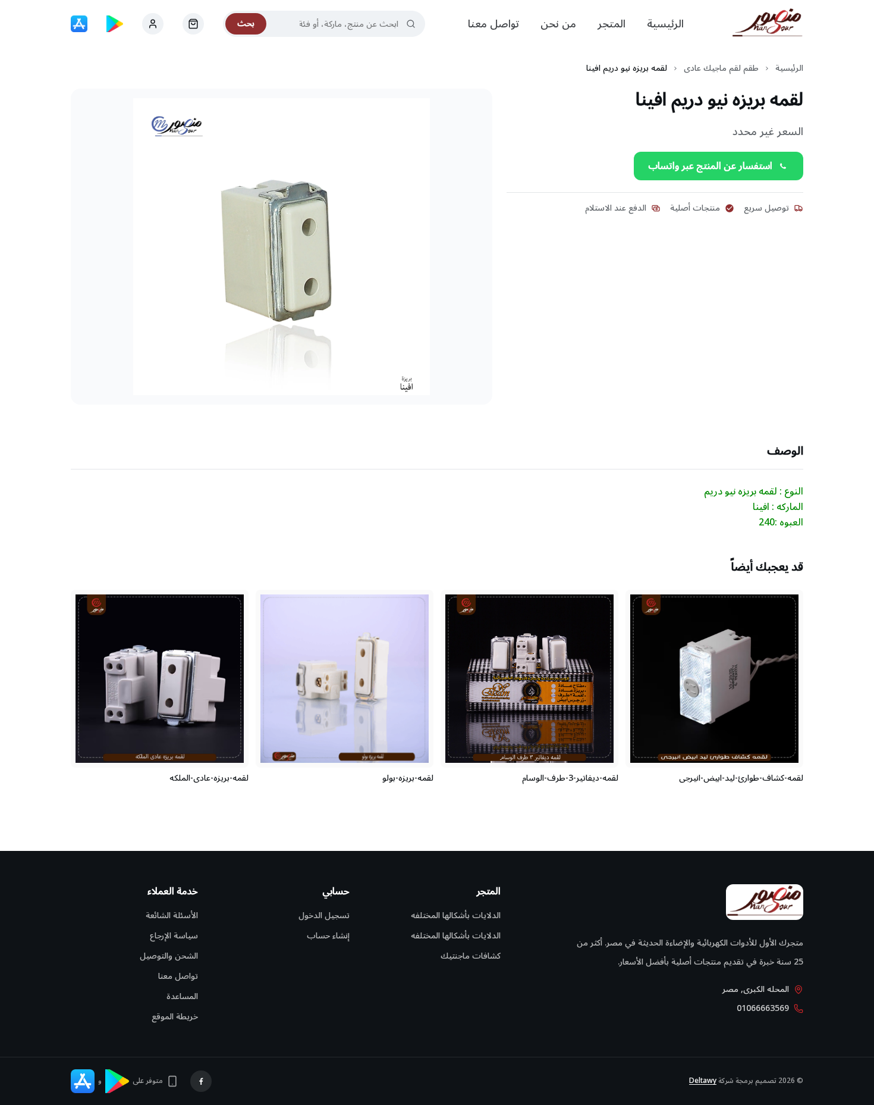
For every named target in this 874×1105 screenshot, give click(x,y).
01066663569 (763, 1009)
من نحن (558, 24)
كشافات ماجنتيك (471, 956)
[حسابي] (193, 24)
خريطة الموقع (175, 1016)
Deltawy (702, 1080)
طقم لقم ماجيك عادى (721, 68)
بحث (245, 23)
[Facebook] (201, 1081)
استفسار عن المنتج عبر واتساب (710, 166)
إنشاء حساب (328, 935)
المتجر (611, 24)
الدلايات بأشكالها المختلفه (456, 915)
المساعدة (182, 996)
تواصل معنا (493, 24)
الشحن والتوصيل (169, 956)
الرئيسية (665, 24)
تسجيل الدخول (324, 915)
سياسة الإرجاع (174, 935)
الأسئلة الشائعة (172, 915)
